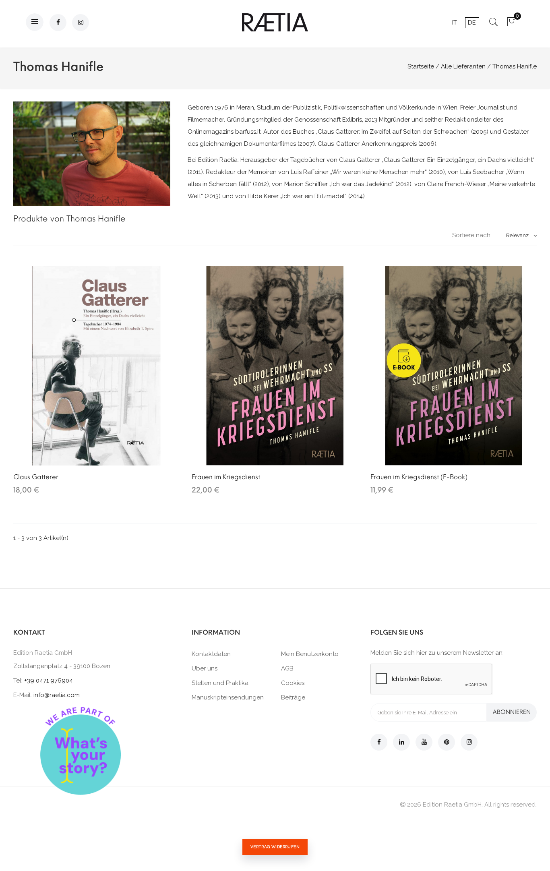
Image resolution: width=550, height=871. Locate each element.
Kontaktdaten (211, 654)
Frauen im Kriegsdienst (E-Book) (418, 477)
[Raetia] (275, 22)
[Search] (493, 24)
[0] (511, 24)
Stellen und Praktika (220, 683)
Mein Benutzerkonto (310, 654)
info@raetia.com (56, 695)
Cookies (292, 683)
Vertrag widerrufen (275, 846)
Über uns (204, 668)
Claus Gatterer (35, 477)
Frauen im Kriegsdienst (226, 477)
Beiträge (293, 697)
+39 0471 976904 (48, 680)
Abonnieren (512, 712)
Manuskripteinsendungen (228, 697)
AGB (287, 668)
